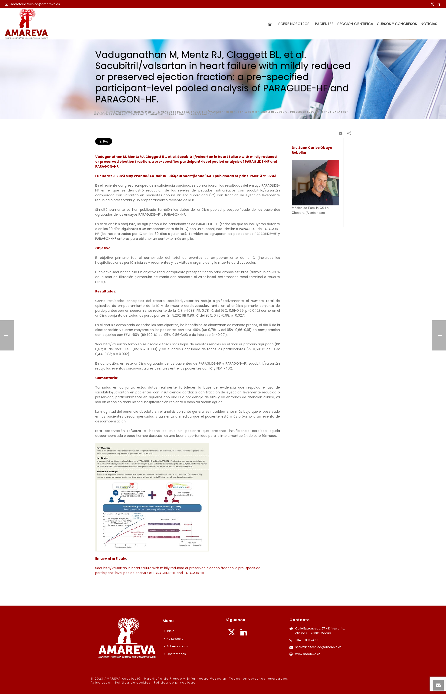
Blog (109, 112)
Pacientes (324, 23)
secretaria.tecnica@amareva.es (35, 4)
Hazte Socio (175, 639)
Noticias (429, 23)
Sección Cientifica (355, 23)
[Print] (340, 133)
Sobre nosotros (294, 23)
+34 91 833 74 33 (306, 640)
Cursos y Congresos (397, 23)
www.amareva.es (307, 654)
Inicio (98, 112)
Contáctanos (176, 654)
